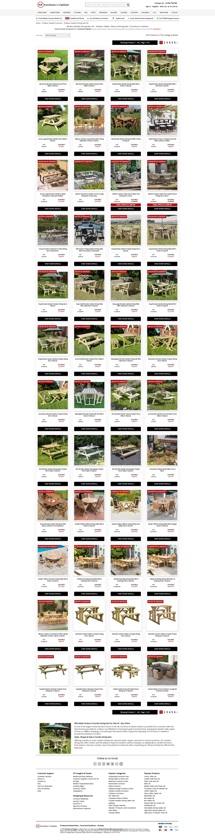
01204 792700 (115, 832)
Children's (145, 12)
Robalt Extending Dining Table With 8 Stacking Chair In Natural (126, 580)
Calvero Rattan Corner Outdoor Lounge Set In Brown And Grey (162, 690)
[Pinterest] (103, 764)
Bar (86, 12)
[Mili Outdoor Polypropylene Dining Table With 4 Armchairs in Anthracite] (89, 230)
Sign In (148, 6)
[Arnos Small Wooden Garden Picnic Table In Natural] (89, 340)
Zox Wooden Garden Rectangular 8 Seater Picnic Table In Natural (126, 470)
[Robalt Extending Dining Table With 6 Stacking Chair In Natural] (89, 560)
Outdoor (134, 12)
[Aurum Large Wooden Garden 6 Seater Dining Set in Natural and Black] (53, 175)
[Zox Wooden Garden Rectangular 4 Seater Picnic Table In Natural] (53, 451)
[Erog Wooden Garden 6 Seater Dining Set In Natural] (126, 230)
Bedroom (66, 12)
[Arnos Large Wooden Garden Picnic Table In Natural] (53, 120)
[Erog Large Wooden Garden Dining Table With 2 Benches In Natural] (126, 285)
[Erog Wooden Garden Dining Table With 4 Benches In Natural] (162, 65)
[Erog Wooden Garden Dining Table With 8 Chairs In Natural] (162, 285)
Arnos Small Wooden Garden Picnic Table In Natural (89, 360)
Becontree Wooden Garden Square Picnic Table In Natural (89, 85)
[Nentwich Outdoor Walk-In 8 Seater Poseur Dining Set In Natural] (162, 615)
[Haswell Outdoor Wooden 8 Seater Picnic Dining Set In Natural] (89, 671)
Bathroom (103, 12)
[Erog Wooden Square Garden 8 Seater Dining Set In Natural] (53, 340)
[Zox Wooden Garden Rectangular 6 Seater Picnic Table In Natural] (89, 451)
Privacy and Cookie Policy (69, 826)
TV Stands (77, 12)
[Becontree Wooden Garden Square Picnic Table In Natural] (89, 65)
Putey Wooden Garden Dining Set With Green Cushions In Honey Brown (53, 525)
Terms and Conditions (88, 826)
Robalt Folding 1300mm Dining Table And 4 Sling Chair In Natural (126, 525)
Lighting (124, 12)
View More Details (53, 99)
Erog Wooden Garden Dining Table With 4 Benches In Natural (162, 85)
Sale (154, 12)
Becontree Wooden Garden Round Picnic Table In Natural (53, 85)
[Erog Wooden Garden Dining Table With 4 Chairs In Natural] (126, 65)
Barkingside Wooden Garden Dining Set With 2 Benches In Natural (126, 360)
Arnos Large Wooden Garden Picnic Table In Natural (53, 140)
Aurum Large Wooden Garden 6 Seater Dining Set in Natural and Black (53, 195)
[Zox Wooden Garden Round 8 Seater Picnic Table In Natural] (162, 395)
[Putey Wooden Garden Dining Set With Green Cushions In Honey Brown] (53, 505)
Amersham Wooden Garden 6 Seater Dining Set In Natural (162, 360)
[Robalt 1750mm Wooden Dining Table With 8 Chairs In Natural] (53, 560)
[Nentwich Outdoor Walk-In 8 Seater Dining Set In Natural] (126, 615)
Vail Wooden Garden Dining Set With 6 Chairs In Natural (126, 140)
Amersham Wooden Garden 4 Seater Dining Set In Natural (53, 415)
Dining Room (55, 12)
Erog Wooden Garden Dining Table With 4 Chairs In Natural (126, 85)
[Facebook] (95, 764)
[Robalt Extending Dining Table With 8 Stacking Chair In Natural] (126, 560)
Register (155, 6)
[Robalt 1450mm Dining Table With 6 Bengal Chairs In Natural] (162, 505)
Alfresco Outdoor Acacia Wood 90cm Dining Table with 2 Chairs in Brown (89, 140)
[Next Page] (178, 42)
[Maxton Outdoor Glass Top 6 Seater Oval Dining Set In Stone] (126, 175)
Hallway (114, 12)
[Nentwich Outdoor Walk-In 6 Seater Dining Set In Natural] (89, 615)
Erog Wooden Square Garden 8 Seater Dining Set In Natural (53, 360)
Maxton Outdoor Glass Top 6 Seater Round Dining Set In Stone (162, 195)
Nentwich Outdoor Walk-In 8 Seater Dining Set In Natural (126, 635)
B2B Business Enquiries (82, 808)
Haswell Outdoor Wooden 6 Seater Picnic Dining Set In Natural (53, 690)
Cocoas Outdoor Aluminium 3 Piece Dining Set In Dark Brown (53, 250)
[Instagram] (99, 764)
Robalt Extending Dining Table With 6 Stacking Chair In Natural (89, 580)
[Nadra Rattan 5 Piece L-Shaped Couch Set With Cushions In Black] (162, 120)
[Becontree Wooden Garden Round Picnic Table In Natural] (53, 65)
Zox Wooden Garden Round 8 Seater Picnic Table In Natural (162, 415)
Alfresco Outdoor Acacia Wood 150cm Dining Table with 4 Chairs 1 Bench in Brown (53, 635)
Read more (78, 748)
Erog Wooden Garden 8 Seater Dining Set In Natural (53, 305)
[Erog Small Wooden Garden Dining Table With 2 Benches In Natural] (89, 285)
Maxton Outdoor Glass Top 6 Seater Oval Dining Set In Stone (126, 195)
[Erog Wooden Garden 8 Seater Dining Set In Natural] (53, 285)
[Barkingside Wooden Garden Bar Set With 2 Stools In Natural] (89, 395)
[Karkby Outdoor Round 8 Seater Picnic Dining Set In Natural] (126, 671)
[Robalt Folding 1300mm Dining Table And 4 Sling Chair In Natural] (126, 505)
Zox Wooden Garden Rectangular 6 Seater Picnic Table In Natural (89, 470)
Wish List (163, 6)
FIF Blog (174, 12)
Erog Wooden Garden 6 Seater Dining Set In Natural (126, 250)
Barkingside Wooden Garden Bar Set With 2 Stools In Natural (89, 415)
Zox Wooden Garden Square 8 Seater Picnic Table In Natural (126, 415)
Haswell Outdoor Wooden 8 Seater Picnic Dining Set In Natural (89, 690)
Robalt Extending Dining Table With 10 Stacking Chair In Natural (162, 580)
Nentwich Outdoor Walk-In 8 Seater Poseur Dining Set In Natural (162, 635)
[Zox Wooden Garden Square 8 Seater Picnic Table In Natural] (126, 395)
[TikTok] (121, 764)
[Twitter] (112, 764)
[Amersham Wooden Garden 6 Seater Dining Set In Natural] (162, 340)
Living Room (42, 12)
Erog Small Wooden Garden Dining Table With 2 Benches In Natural (89, 305)
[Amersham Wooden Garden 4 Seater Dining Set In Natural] (53, 395)
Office (93, 12)
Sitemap (101, 826)
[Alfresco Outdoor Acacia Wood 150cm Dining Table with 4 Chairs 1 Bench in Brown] (53, 615)
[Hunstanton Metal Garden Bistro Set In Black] (162, 451)
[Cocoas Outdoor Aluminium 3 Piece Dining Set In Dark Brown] (53, 230)
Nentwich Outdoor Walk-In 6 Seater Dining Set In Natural (89, 635)
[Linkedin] (116, 764)
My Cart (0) (173, 6)
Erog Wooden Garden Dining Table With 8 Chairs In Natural (162, 305)
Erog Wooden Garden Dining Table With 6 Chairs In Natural (162, 250)
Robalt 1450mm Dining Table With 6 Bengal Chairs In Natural (162, 525)
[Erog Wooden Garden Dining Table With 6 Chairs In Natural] (162, 230)
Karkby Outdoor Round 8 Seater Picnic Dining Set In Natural (126, 690)
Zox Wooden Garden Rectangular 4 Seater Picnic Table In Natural (53, 470)
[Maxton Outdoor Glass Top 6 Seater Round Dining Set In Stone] (162, 175)
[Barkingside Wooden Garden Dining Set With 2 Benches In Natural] (126, 340)
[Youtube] (108, 764)
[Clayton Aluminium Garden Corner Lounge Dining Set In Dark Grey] (89, 175)
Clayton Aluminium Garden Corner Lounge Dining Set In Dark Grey (89, 195)
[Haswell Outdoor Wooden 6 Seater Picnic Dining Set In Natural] (53, 671)
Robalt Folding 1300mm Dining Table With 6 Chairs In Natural (89, 525)
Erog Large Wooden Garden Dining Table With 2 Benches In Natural (126, 305)
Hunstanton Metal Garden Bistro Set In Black (162, 470)
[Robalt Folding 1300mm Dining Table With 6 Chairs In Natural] (89, 505)
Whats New (164, 12)
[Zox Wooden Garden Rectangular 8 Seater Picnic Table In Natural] (126, 451)
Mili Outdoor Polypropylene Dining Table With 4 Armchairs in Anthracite (89, 250)
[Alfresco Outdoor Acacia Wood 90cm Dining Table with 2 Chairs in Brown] (89, 120)
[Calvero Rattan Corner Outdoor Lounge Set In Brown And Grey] (162, 671)
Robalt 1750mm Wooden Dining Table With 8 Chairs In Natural (53, 580)
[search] (128, 5)
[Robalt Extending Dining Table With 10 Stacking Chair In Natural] (162, 560)
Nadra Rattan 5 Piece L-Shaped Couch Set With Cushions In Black (162, 140)
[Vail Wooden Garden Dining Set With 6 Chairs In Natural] (126, 120)
